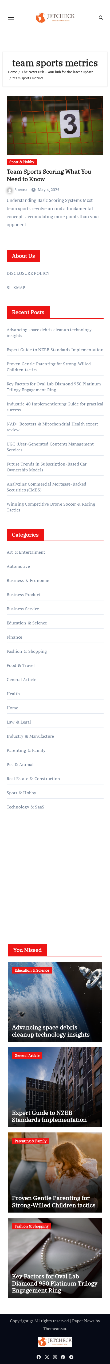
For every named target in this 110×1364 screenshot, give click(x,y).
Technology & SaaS (25, 807)
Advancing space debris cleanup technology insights (51, 1030)
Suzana (21, 189)
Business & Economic (28, 580)
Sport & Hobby (21, 161)
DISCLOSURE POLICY (28, 273)
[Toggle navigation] (11, 17)
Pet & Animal (20, 764)
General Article (21, 679)
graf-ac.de (16, 904)
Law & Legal (19, 722)
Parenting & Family (26, 750)
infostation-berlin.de (27, 858)
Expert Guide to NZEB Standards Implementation (55, 350)
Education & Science (27, 623)
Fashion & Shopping (27, 651)
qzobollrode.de (21, 843)
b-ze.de (14, 889)
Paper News (83, 1321)
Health (13, 694)
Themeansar (54, 1328)
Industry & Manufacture (30, 736)
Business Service (23, 609)
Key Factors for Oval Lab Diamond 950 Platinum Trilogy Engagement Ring (54, 387)
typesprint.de (19, 881)
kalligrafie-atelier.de (26, 873)
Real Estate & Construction (33, 778)
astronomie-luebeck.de (28, 896)
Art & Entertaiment (26, 552)
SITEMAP (16, 287)
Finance (14, 637)
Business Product (23, 594)
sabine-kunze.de (22, 866)
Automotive (18, 566)
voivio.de (15, 911)
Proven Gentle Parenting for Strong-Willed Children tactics (54, 1201)
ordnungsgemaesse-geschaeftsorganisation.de (50, 851)
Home (12, 708)
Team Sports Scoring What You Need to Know (49, 175)
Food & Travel (21, 665)
